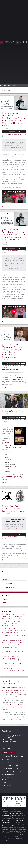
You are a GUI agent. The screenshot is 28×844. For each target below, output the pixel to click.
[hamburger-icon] (17, 42)
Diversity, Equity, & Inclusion (10, 765)
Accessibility (5, 762)
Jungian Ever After (8, 587)
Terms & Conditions (7, 777)
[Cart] (26, 42)
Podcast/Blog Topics (7, 85)
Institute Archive (7, 575)
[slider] (23, 131)
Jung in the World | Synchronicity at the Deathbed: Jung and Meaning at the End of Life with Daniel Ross (13, 623)
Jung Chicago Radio (8, 687)
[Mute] (19, 132)
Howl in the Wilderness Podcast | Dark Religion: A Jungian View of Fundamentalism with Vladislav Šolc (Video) (13, 670)
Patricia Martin (15, 379)
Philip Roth (15, 447)
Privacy (4, 782)
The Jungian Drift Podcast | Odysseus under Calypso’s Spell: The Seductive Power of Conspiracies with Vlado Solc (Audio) (13, 616)
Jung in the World (8, 579)
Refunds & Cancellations (9, 760)
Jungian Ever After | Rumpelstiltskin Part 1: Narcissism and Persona (13, 509)
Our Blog (4, 700)
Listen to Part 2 (18, 268)
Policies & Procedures (13, 756)
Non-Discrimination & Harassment (11, 768)
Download (23, 134)
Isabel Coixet (7, 436)
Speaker (5, 599)
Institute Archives (19, 690)
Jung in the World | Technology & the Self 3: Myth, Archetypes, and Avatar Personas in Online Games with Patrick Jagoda (13, 351)
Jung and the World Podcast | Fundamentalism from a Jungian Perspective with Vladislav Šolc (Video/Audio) (13, 630)
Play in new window (13, 134)
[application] (14, 131)
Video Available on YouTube (10, 369)
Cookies (4, 780)
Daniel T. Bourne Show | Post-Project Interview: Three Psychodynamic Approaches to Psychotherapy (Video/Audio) (13, 658)
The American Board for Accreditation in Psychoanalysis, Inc (13, 820)
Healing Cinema (7, 583)
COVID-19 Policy (7, 785)
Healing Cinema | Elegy (13, 411)
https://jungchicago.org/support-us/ (14, 528)
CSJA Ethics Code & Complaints (11, 771)
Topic (4, 602)
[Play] (4, 132)
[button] (14, 599)
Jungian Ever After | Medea (9, 647)
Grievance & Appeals (8, 774)
